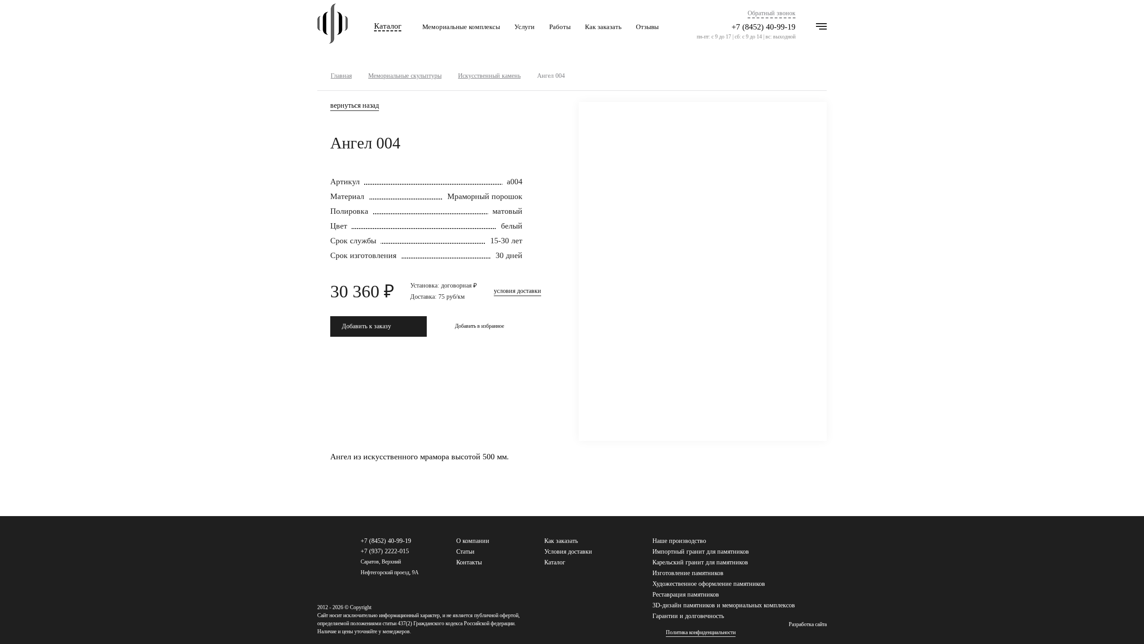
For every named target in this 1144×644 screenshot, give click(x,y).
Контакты (469, 562)
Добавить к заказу (366, 326)
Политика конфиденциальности (701, 633)
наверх (1124, 624)
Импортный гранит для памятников (700, 551)
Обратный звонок (771, 13)
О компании (472, 541)
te (823, 545)
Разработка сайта (808, 624)
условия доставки (517, 291)
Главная (341, 75)
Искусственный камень (489, 75)
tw (808, 545)
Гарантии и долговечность (688, 616)
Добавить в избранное (479, 326)
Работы (560, 26)
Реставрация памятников (685, 594)
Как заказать (603, 26)
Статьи (465, 551)
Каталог (387, 26)
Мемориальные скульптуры (405, 75)
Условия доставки (568, 551)
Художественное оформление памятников (708, 583)
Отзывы (647, 26)
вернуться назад (354, 105)
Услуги (524, 26)
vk (794, 545)
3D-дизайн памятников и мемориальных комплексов (723, 605)
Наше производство (679, 541)
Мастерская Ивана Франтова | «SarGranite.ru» (332, 27)
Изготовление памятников (687, 573)
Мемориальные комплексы (461, 26)
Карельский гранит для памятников (700, 562)
